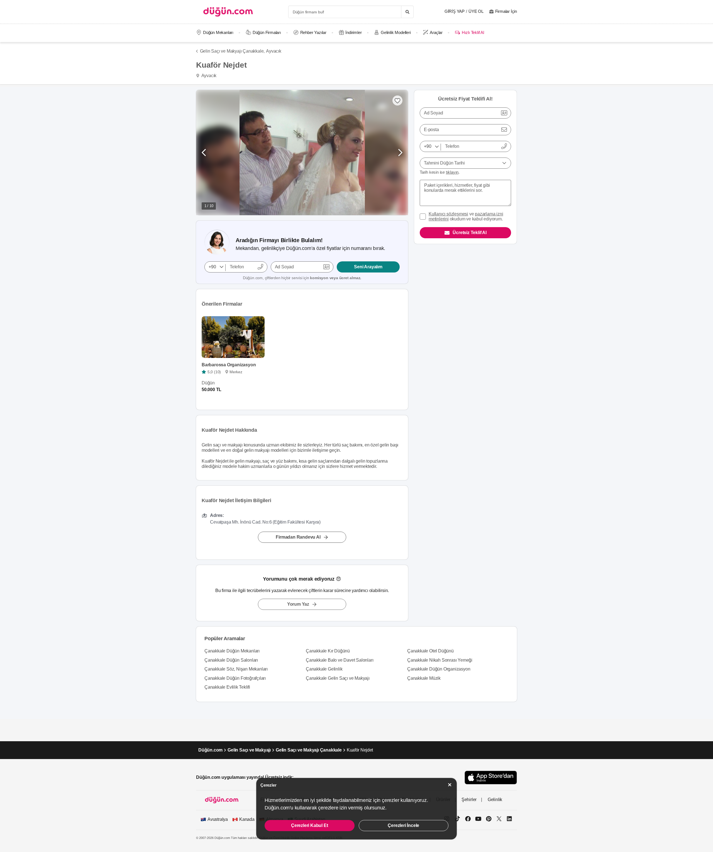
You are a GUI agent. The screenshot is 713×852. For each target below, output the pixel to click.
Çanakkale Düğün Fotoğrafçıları (235, 678)
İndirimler (353, 32)
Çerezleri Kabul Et (309, 825)
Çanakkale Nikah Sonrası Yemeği (439, 660)
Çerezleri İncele (403, 825)
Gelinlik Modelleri (396, 32)
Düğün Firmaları (267, 32)
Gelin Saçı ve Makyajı (249, 750)
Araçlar (436, 32)
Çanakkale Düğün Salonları (231, 660)
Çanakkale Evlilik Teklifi (227, 687)
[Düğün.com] (228, 12)
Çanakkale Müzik (424, 678)
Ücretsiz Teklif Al (469, 232)
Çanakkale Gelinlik (324, 669)
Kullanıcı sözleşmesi (448, 214)
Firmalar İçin (506, 11)
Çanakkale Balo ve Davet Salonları (339, 660)
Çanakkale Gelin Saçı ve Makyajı (338, 678)
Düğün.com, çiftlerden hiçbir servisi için (302, 278)
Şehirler (469, 799)
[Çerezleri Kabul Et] (450, 784)
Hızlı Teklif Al (473, 32)
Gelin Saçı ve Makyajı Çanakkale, (232, 51)
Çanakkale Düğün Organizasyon (438, 669)
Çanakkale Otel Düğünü (430, 651)
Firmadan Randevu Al (298, 537)
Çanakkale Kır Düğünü (328, 651)
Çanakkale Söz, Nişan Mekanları (236, 669)
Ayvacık (273, 51)
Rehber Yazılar (313, 32)
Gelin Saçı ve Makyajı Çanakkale (309, 750)
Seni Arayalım (368, 266)
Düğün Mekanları (218, 32)
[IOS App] (491, 777)
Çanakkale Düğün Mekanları (232, 651)
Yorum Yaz (298, 604)
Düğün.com (210, 750)
